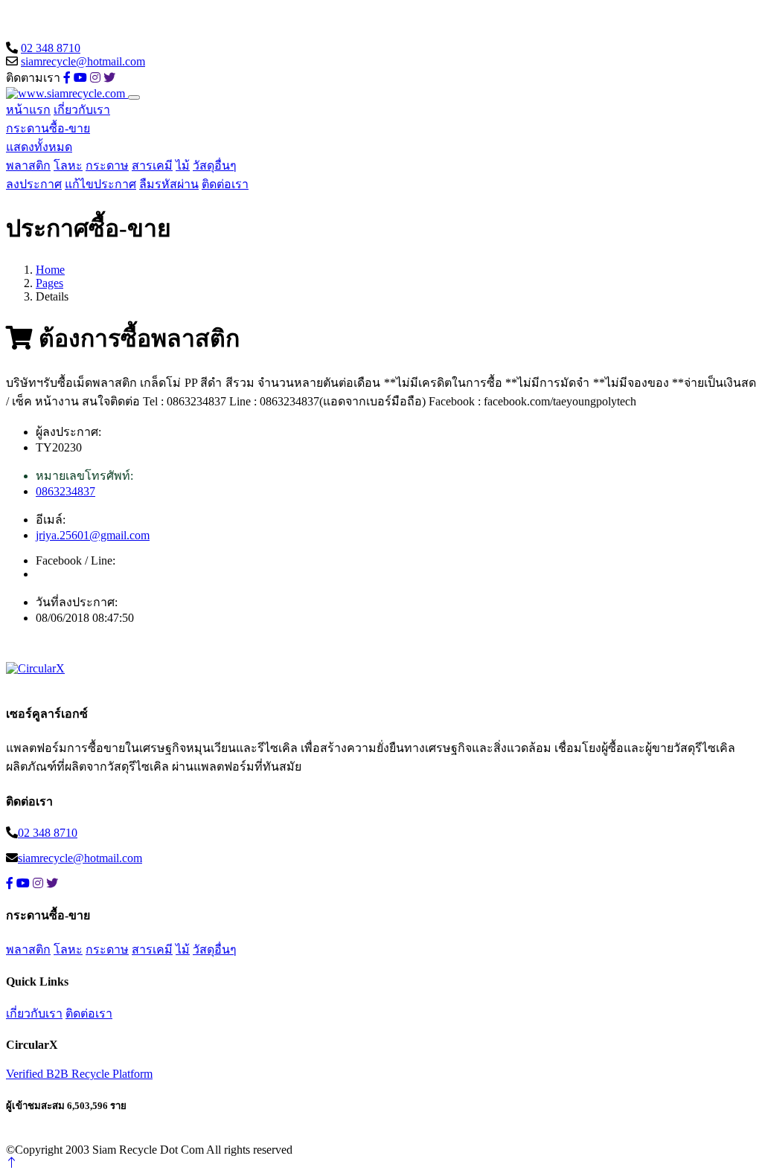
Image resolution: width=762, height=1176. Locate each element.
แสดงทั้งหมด (39, 147)
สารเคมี (152, 165)
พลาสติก (28, 165)
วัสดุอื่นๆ (215, 165)
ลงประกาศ (34, 184)
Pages (49, 283)
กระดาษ (107, 165)
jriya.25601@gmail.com (93, 535)
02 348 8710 (50, 48)
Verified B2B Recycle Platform (79, 1073)
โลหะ (68, 165)
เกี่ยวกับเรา (82, 109)
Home (50, 269)
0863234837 (65, 491)
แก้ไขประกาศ (100, 184)
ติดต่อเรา (225, 184)
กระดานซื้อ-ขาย (48, 128)
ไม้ (183, 165)
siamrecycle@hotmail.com (83, 61)
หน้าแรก (28, 109)
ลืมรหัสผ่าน (169, 184)
